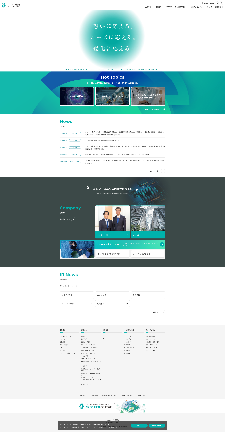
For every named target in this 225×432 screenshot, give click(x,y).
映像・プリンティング (88, 359)
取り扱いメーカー (86, 384)
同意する (139, 425)
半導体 (83, 336)
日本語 (206, 3)
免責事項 (127, 353)
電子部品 (84, 339)
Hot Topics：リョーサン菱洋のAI (90, 370)
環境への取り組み (151, 345)
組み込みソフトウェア (88, 345)
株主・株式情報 (129, 347)
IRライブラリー (129, 339)
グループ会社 (64, 345)
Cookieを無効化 (156, 425)
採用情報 (82, 395)
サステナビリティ (151, 330)
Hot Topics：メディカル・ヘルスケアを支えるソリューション (91, 379)
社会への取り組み (151, 347)
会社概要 (62, 342)
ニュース (105, 339)
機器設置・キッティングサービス (91, 362)
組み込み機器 (85, 342)
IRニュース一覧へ (65, 286)
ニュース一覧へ (154, 171)
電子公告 (127, 350)
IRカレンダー (128, 342)
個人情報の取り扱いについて (110, 395)
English (212, 3)
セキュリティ (85, 356)
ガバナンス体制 (150, 350)
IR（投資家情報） (129, 330)
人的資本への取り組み (153, 342)
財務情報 (127, 345)
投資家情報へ (155, 312)
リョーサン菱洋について (67, 353)
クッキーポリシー (99, 427)
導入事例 (105, 330)
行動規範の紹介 (150, 336)
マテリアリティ (150, 339)
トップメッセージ (65, 336)
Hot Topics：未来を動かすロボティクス (90, 374)
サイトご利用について (128, 395)
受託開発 (84, 366)
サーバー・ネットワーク (89, 347)
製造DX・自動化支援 (87, 350)
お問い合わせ (94, 395)
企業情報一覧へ (65, 219)
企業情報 (62, 330)
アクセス (62, 350)
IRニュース (127, 336)
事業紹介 (84, 330)
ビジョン (62, 339)
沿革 (61, 347)
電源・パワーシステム (88, 353)
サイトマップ (141, 395)
